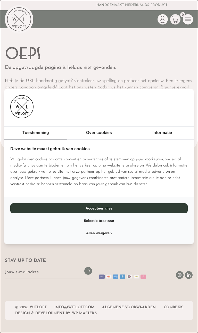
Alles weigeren (99, 233)
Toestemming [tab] (35, 132)
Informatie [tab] (162, 132)
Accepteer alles (99, 208)
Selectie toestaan (99, 221)
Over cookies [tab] (99, 132)
